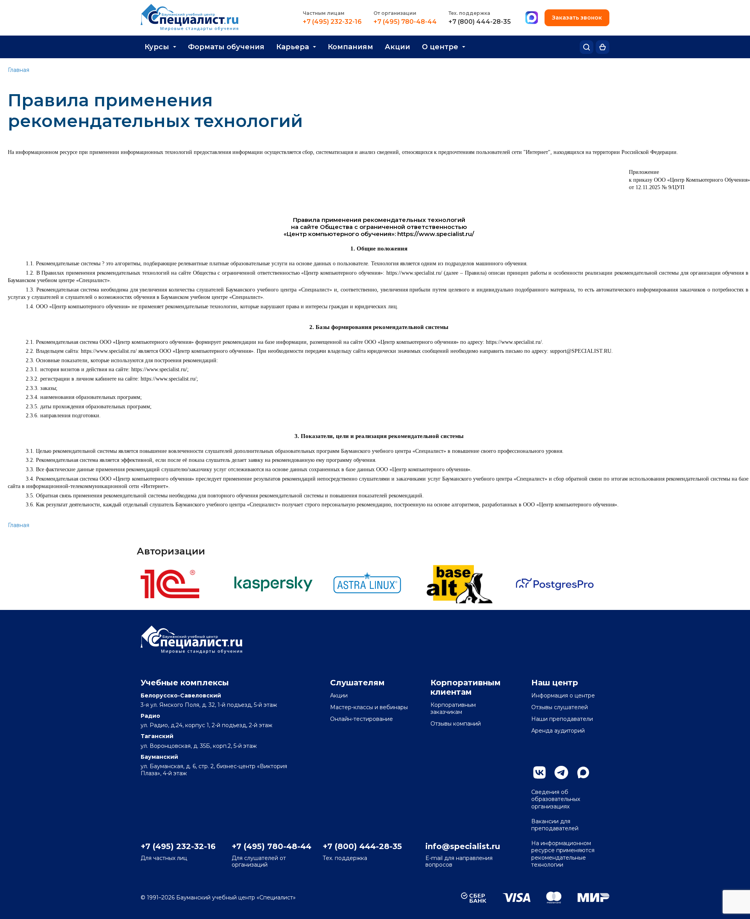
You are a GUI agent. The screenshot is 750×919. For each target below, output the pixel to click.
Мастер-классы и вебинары (369, 707)
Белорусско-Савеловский (181, 695)
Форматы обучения (226, 47)
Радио (150, 715)
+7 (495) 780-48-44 (405, 22)
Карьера (292, 47)
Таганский (157, 736)
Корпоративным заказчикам (453, 708)
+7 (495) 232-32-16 (332, 22)
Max (583, 772)
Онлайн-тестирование (361, 718)
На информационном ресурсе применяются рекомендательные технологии (563, 854)
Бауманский (159, 756)
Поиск (586, 47)
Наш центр (554, 682)
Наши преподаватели (562, 718)
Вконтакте (539, 772)
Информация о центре (563, 695)
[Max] (532, 18)
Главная (18, 69)
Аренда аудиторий (558, 730)
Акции (397, 47)
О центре (440, 47)
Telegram (561, 772)
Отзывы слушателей (559, 707)
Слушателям (357, 682)
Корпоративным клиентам (465, 687)
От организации (394, 13)
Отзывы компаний (455, 723)
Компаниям (350, 47)
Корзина (602, 47)
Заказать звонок (577, 17)
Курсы (157, 47)
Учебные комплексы (185, 682)
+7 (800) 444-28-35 (479, 22)
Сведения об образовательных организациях (555, 799)
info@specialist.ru (462, 846)
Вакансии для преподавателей (555, 825)
